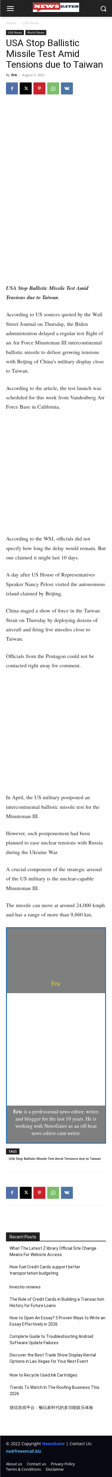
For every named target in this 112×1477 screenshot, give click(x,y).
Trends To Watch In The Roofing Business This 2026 (54, 1390)
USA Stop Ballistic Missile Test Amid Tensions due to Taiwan (55, 1158)
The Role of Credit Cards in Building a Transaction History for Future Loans (57, 1302)
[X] (26, 88)
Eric (14, 75)
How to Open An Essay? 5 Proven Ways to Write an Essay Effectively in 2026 (57, 1321)
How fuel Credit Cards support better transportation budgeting (45, 1270)
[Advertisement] (56, 224)
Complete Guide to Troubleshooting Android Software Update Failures (51, 1339)
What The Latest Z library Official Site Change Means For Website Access (53, 1251)
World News (36, 32)
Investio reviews (25, 1287)
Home (11, 22)
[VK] (67, 88)
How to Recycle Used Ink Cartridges (43, 1375)
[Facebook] (12, 88)
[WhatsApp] (53, 88)
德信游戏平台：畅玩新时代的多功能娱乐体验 (51, 1407)
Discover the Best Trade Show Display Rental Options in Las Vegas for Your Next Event (53, 1358)
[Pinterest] (39, 88)
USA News (30, 22)
